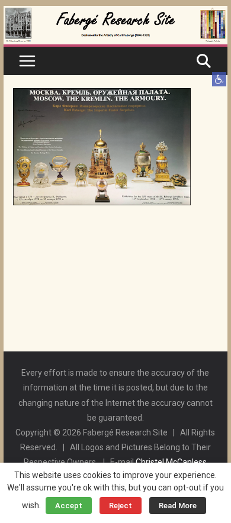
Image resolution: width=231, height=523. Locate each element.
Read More (178, 505)
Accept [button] (68, 505)
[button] (219, 79)
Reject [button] (120, 505)
